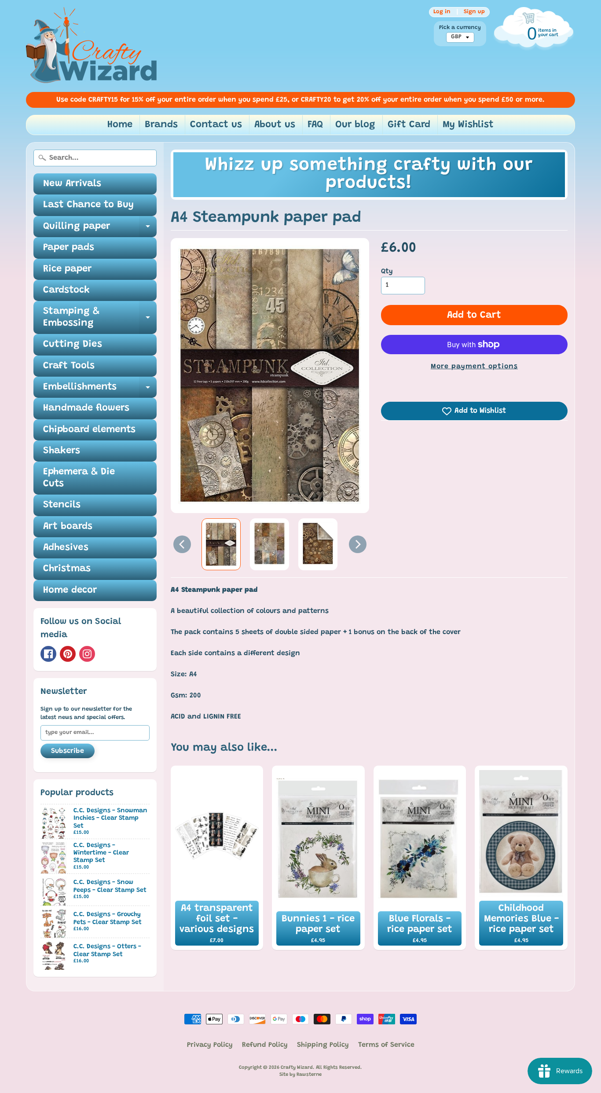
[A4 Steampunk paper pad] (221, 544)
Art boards (67, 527)
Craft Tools (69, 366)
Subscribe (67, 751)
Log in (442, 12)
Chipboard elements (89, 430)
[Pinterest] (68, 654)
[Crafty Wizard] (92, 46)
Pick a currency (460, 27)
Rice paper (67, 269)
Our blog (355, 125)
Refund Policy (265, 1045)
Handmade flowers (86, 408)
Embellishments (100, 390)
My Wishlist (468, 125)
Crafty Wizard (297, 1067)
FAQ (315, 125)
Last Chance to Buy (88, 205)
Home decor (70, 590)
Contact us (216, 125)
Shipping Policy (323, 1045)
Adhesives (65, 548)
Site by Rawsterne (300, 1074)
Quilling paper (100, 229)
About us (274, 125)
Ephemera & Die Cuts (79, 477)
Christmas (67, 569)
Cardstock (66, 290)
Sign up (474, 12)
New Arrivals (72, 184)
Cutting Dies (72, 344)
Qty (387, 271)
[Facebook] (48, 654)
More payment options (474, 366)
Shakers (61, 451)
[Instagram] (87, 654)
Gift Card (409, 125)
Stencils (62, 505)
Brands (161, 125)
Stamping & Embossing (100, 318)
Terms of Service (386, 1045)
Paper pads (68, 248)
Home (119, 125)
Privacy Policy (210, 1045)
